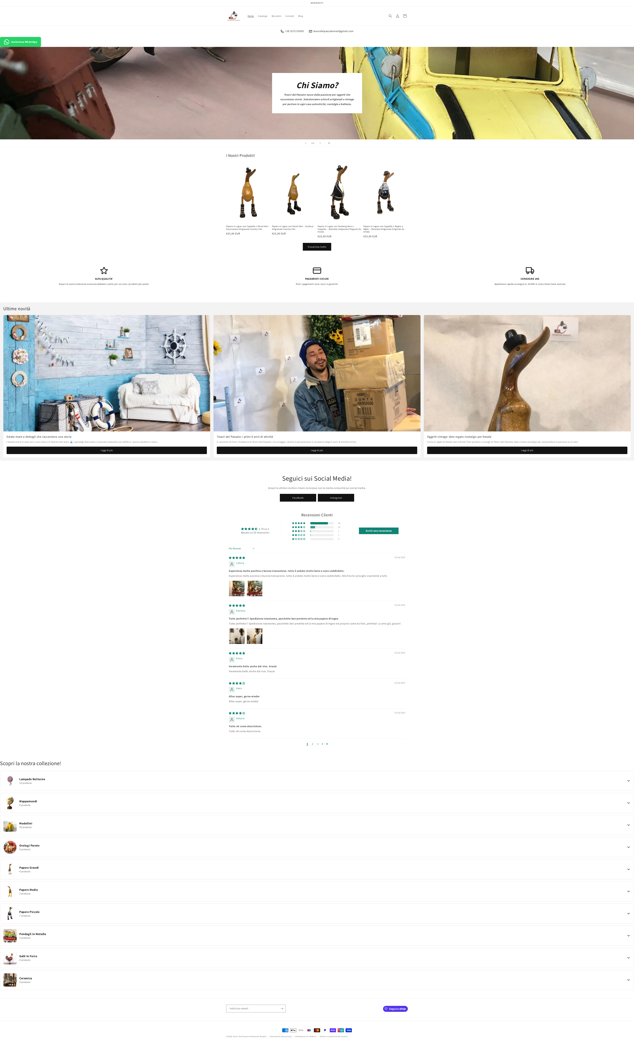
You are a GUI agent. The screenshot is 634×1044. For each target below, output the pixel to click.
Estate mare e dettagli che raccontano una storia (39, 437)
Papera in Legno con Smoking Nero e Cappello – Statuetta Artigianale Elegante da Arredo (339, 229)
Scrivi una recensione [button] (379, 530)
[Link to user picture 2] (255, 588)
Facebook (298, 497)
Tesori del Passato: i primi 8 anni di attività (245, 437)
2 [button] (312, 744)
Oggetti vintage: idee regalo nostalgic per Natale (459, 437)
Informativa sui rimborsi (305, 1036)
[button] (390, 16)
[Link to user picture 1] (237, 588)
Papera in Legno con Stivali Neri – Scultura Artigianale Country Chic (293, 227)
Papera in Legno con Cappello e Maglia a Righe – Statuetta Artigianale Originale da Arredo (383, 229)
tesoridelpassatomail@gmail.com (333, 31)
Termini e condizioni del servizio (334, 1036)
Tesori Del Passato (241, 1036)
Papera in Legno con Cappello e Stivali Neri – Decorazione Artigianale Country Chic (248, 227)
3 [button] (318, 744)
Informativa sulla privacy (281, 1036)
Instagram (336, 497)
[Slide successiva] (320, 143)
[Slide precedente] (305, 143)
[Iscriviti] (281, 1008)
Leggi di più (107, 450)
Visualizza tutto (317, 246)
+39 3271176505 (294, 31)
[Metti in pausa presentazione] (328, 143)
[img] (237, 558)
